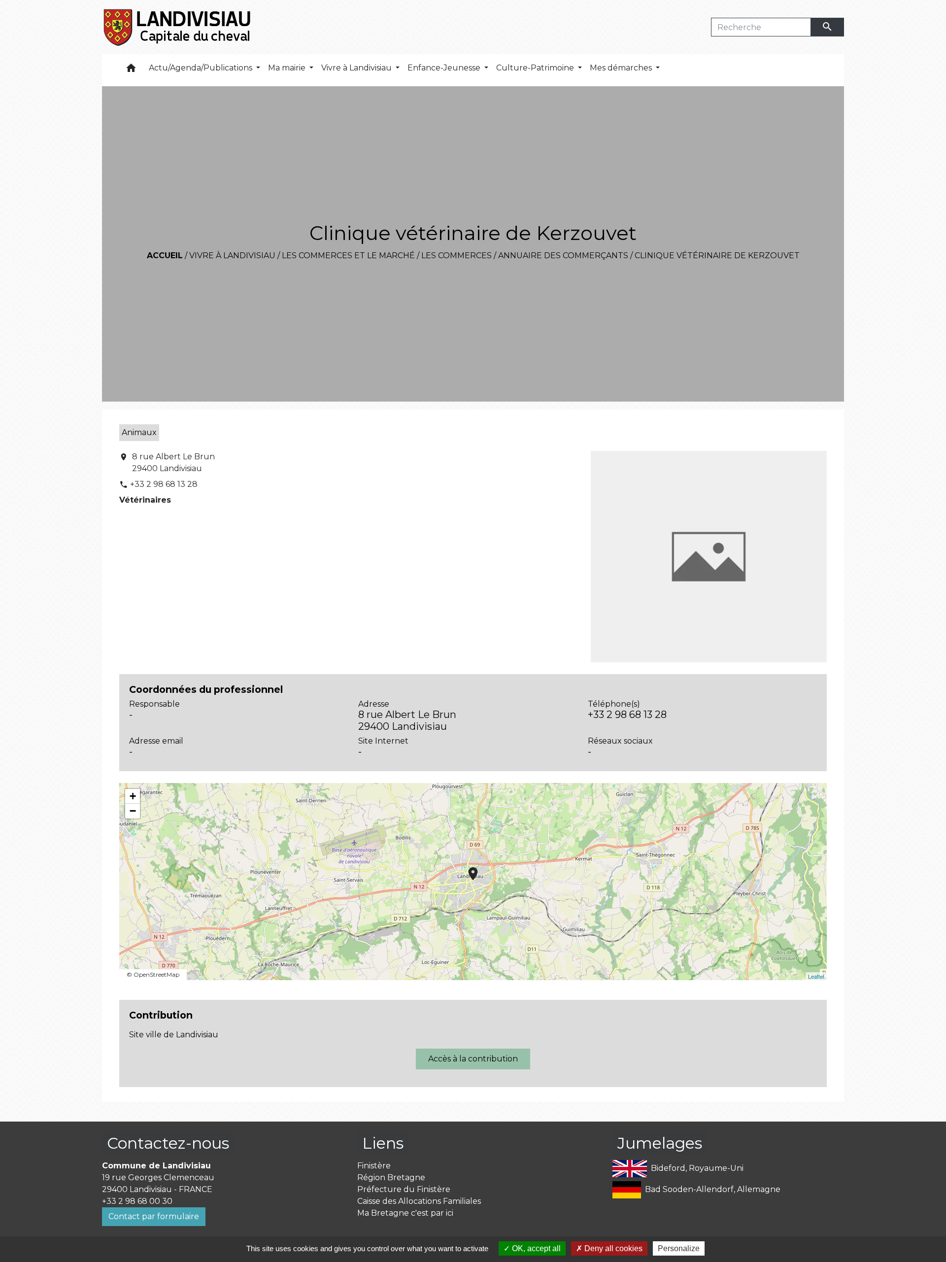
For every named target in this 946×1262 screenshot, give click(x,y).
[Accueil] (177, 27)
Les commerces (456, 255)
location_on (468, 869)
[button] (131, 70)
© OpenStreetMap (153, 974)
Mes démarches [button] (622, 67)
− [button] (133, 811)
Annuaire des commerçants (563, 255)
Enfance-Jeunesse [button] (444, 67)
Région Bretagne (391, 1177)
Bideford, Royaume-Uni (697, 1168)
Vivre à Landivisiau (232, 255)
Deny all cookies (612, 1248)
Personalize (679, 1248)
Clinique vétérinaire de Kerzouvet (717, 255)
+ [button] (133, 796)
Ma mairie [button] (287, 67)
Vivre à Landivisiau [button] (357, 67)
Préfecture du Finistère (403, 1189)
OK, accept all (535, 1248)
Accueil (165, 255)
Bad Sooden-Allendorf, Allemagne (712, 1189)
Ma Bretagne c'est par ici (405, 1213)
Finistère (374, 1165)
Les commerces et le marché (348, 255)
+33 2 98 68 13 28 (164, 484)
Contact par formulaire (153, 1216)
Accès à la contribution (473, 1058)
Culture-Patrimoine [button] (536, 67)
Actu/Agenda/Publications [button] (201, 67)
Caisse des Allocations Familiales (419, 1201)
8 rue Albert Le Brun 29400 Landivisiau (173, 462)
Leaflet (816, 976)
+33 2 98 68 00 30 (137, 1201)
